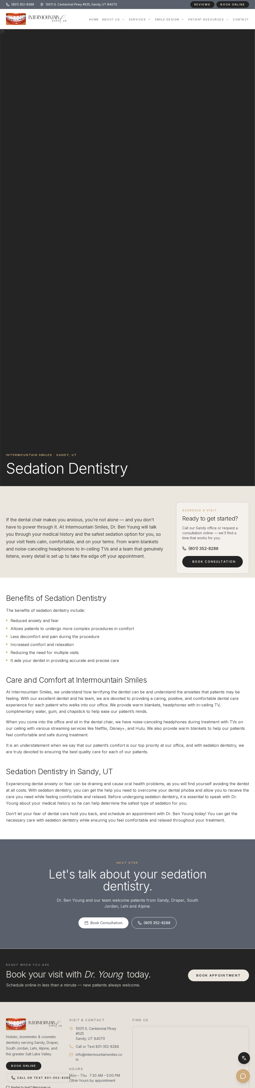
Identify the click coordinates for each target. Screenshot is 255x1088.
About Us (111, 19)
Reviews (202, 4)
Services (137, 19)
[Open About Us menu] (123, 19)
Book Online (232, 4)
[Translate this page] (244, 1058)
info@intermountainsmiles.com (99, 1057)
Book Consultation (214, 561)
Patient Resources (206, 19)
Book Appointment (218, 975)
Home (94, 19)
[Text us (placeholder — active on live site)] (243, 1076)
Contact (241, 19)
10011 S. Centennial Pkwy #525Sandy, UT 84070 (96, 1033)
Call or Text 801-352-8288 (44, 1078)
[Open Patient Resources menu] (227, 19)
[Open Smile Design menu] (182, 19)
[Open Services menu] (149, 19)
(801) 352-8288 (203, 548)
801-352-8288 (107, 1046)
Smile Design (167, 19)
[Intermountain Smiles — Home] (32, 1024)
